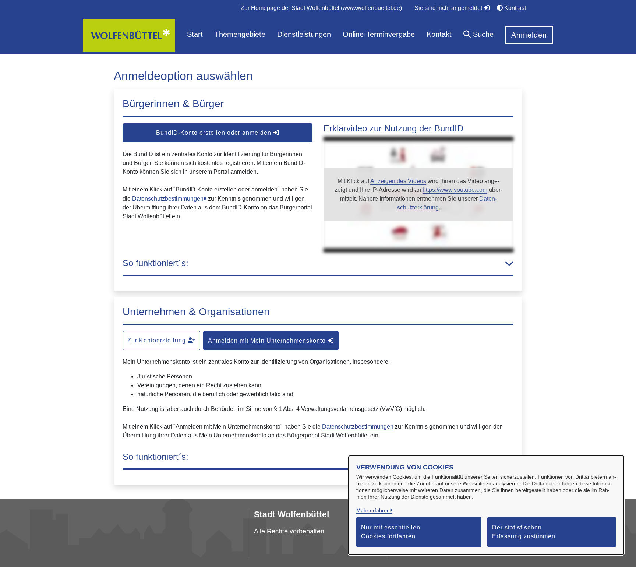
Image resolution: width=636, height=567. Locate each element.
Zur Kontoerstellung (157, 340)
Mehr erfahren (373, 510)
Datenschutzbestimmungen (168, 199)
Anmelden (529, 35)
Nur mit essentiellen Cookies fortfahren (390, 531)
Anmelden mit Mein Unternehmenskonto (268, 341)
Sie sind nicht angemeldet (449, 8)
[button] (478, 35)
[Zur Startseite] (129, 35)
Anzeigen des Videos (398, 181)
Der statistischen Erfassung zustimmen (523, 531)
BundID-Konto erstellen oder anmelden (214, 133)
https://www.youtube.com (455, 190)
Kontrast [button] (514, 8)
